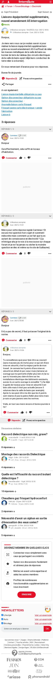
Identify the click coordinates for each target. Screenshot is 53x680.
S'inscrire (27, 594)
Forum (9, 6)
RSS (31, 642)
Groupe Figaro (24, 648)
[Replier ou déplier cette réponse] (50, 129)
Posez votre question (32, 78)
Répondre (15, 420)
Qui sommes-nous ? (12, 640)
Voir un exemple (43, 615)
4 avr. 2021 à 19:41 (17, 225)
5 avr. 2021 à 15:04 (36, 32)
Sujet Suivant (43, 12)
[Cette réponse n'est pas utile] (29, 158)
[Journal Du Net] (14, 665)
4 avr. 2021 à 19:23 (17, 138)
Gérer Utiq (45, 645)
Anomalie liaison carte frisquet (16, 104)
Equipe (23, 640)
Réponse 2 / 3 (7, 216)
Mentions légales (11, 648)
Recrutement (40, 642)
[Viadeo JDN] (39, 671)
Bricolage (7, 623)
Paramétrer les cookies (31, 645)
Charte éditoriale (34, 640)
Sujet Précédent (11, 12)
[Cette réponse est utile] (20, 158)
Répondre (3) (11, 78)
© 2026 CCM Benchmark (39, 648)
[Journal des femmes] (14, 660)
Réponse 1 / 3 (7, 129)
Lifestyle (7, 615)
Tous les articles (22, 642)
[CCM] (39, 660)
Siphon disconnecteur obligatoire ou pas (21, 97)
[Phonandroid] (39, 677)
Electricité (36, 6)
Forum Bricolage (22, 6)
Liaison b (5, 114)
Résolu (6, 25)
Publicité (45, 640)
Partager (9, 84)
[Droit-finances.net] (39, 665)
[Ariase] (14, 676)
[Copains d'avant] (14, 671)
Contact (11, 642)
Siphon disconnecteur (12, 101)
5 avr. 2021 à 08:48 (17, 321)
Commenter (11, 158)
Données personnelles (13, 645)
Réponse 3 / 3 (7, 311)
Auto (5, 619)
